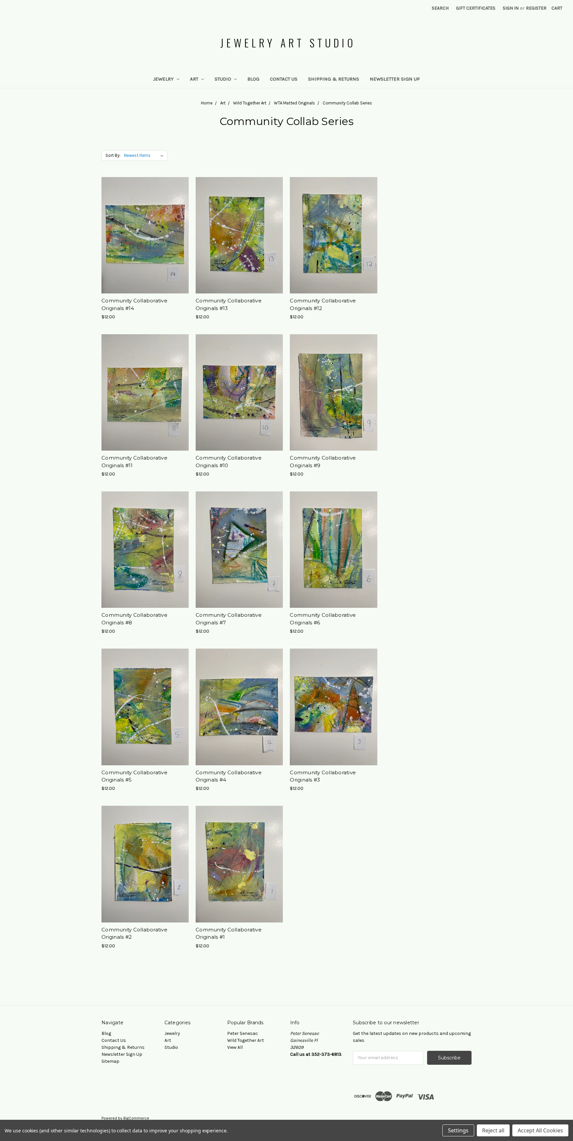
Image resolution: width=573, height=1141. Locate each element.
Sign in (511, 8)
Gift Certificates (475, 8)
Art (195, 79)
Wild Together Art (249, 102)
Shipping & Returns (333, 79)
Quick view (145, 223)
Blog (253, 79)
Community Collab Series (347, 102)
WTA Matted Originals (294, 102)
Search (440, 8)
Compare (143, 235)
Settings (458, 1130)
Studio (223, 79)
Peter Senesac (242, 1033)
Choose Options (239, 247)
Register (536, 8)
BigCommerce (136, 1118)
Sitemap (110, 1061)
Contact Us (283, 79)
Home (207, 102)
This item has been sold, (145, 247)
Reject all (493, 1130)
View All (235, 1047)
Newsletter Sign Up (395, 79)
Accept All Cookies (540, 1130)
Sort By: (112, 155)
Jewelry (164, 79)
